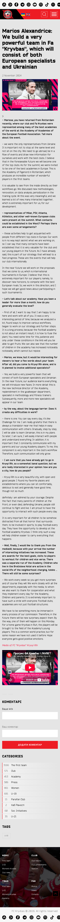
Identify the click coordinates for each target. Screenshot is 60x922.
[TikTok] (47, 5)
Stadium (34, 869)
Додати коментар (30, 745)
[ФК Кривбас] (8, 14)
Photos (34, 886)
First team (6, 861)
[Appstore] (4, 5)
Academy (5, 898)
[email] (53, 5)
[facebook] (16, 5)
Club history (36, 861)
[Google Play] (10, 5)
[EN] (28, 14)
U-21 (4, 865)
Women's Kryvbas (9, 869)
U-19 (6, 836)
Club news (6, 873)
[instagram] (29, 5)
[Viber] (41, 5)
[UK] (23, 14)
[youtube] (35, 5)
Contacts (34, 894)
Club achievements (38, 865)
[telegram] (22, 5)
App (33, 898)
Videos (34, 890)
